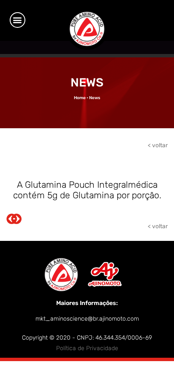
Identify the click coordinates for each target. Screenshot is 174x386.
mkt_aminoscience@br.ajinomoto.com (87, 318)
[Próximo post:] (16, 220)
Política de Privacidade (87, 348)
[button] (17, 20)
